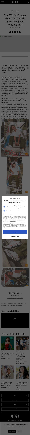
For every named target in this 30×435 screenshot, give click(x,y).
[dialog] (15, 217)
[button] (15, 214)
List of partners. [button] (13, 221)
